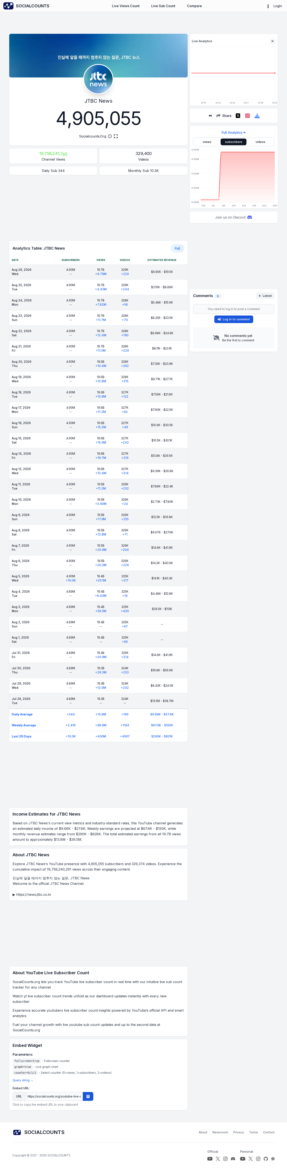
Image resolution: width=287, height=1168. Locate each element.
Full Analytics (232, 132)
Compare (194, 6)
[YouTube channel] (209, 1158)
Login (277, 6)
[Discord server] (233, 1159)
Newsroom (220, 1132)
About (203, 1132)
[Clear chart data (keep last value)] (272, 41)
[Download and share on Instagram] (247, 115)
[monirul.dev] (273, 1158)
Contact (269, 1132)
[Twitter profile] (218, 1159)
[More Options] (268, 6)
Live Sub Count (163, 6)
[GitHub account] (266, 1159)
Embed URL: (21, 1088)
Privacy (238, 1132)
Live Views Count (126, 6)
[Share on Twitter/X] (238, 115)
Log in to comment (236, 319)
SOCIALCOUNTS (58, 1155)
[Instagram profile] (225, 1159)
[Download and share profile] (257, 115)
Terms (253, 1132)
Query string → (23, 1080)
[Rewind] (210, 115)
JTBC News (98, 101)
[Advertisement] (98, 207)
